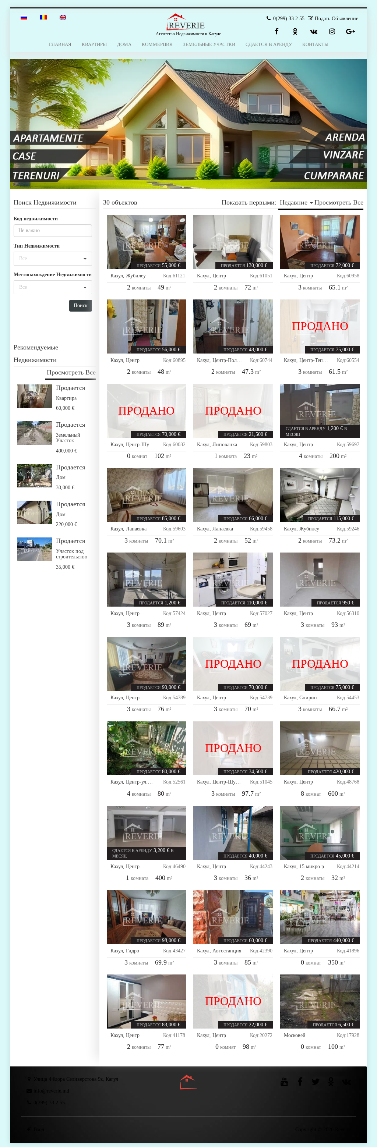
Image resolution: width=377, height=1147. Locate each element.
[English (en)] (63, 17)
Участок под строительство (71, 554)
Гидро (132, 951)
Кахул (116, 275)
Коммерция (157, 44)
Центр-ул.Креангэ (145, 782)
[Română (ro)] (43, 17)
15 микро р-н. (314, 866)
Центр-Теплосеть (318, 360)
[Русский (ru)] (24, 17)
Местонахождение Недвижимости (53, 274)
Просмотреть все (71, 372)
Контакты (315, 44)
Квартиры (94, 44)
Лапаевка (136, 529)
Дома (124, 44)
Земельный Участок (68, 437)
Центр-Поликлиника (235, 360)
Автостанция (226, 951)
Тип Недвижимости (37, 246)
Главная (60, 44)
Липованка (224, 444)
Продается (70, 387)
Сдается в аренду (269, 44)
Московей (295, 1035)
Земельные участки (209, 44)
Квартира (66, 398)
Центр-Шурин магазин (151, 444)
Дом (61, 477)
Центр (219, 275)
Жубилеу (136, 275)
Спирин (308, 697)
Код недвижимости (36, 218)
